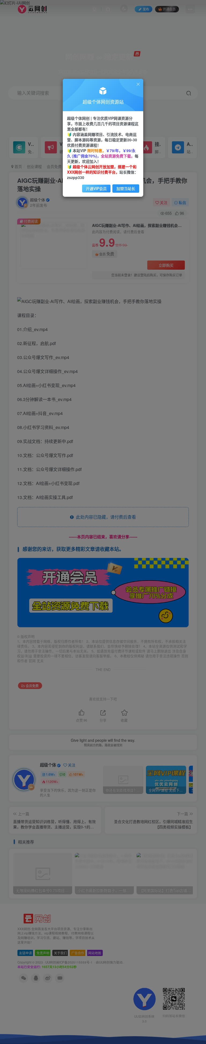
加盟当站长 (125, 188)
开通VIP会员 (96, 188)
